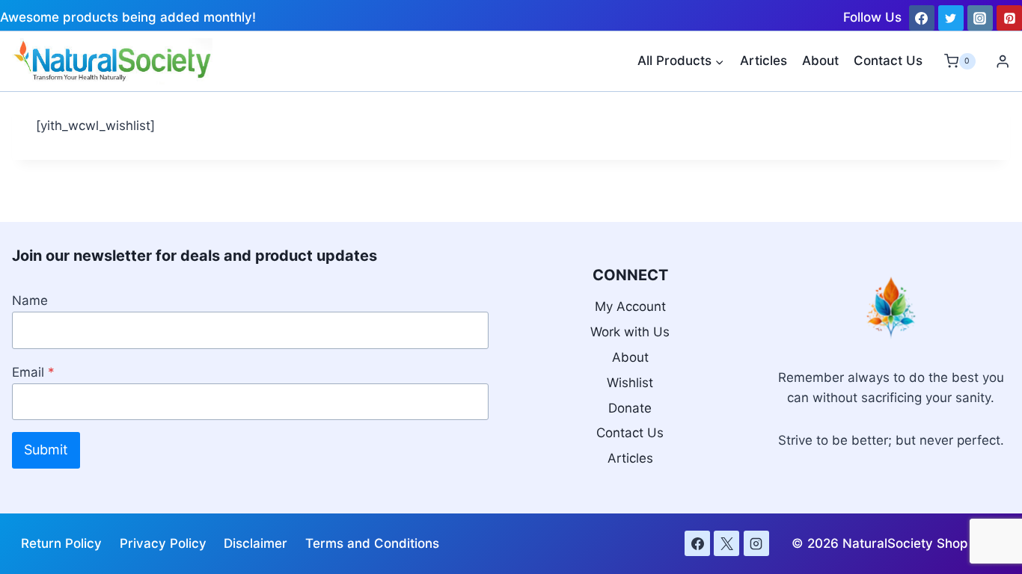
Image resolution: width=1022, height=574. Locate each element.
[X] (726, 543)
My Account (630, 306)
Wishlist (630, 382)
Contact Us (888, 60)
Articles (763, 60)
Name (30, 300)
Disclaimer (255, 543)
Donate (630, 408)
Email (33, 372)
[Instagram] (980, 18)
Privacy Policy (163, 543)
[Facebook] (921, 18)
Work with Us (630, 331)
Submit (46, 449)
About (820, 60)
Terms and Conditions (372, 543)
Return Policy (61, 543)
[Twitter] (951, 18)
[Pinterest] (1009, 18)
